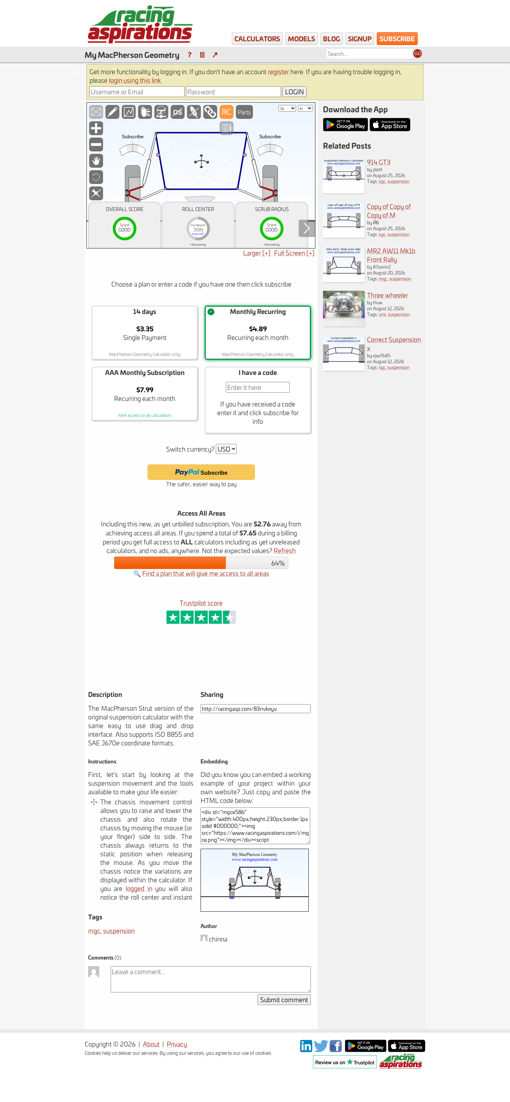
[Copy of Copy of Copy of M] (344, 235)
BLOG (331, 38)
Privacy (177, 1044)
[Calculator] (202, 55)
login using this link (135, 80)
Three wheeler (387, 295)
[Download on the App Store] (406, 1049)
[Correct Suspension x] (344, 368)
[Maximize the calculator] (215, 55)
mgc (94, 930)
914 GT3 (378, 162)
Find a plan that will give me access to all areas (205, 573)
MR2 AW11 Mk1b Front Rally (391, 255)
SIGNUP (360, 38)
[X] (321, 1049)
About (151, 1044)
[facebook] (336, 1049)
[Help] (189, 55)
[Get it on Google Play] (365, 1049)
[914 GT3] (344, 190)
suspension (119, 930)
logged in (139, 888)
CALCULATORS (257, 38)
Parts (244, 112)
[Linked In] (306, 1049)
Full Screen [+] (294, 252)
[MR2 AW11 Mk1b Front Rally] (344, 279)
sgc (382, 181)
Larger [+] (257, 252)
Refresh (285, 550)
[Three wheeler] (344, 324)
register (278, 71)
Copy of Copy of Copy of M (389, 210)
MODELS (301, 38)
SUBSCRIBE (397, 38)
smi (382, 314)
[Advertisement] (174, 667)
